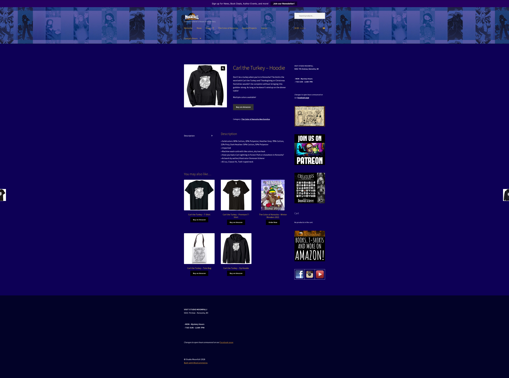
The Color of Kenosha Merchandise (255, 119)
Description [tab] (189, 135)
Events (264, 28)
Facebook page (303, 97)
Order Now (273, 222)
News (199, 28)
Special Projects (249, 28)
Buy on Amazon (243, 107)
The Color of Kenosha (228, 28)
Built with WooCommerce (195, 362)
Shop (208, 28)
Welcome (188, 28)
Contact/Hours (191, 38)
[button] (223, 68)
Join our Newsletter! (284, 3)
